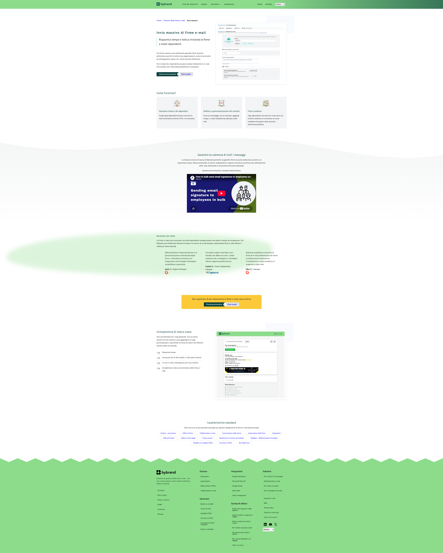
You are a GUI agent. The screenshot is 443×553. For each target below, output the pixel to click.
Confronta (161, 509)
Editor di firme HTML (208, 486)
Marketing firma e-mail (272, 481)
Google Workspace (239, 476)
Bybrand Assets (168, 438)
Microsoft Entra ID (239, 481)
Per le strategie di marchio (273, 491)
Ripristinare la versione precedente (231, 438)
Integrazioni (229, 4)
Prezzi (259, 4)
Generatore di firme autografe (207, 523)
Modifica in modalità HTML (203, 443)
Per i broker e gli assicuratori (242, 528)
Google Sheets (237, 486)
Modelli (204, 4)
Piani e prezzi (186, 74)
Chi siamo (160, 490)
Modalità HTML (206, 513)
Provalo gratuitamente (214, 304)
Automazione (205, 481)
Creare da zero (207, 438)
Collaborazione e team (208, 433)
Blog (265, 503)
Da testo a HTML (226, 443)
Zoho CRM (236, 491)
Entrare (268, 4)
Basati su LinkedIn (207, 529)
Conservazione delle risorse (231, 433)
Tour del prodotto (190, 4)
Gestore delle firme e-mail (174, 20)
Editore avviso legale (188, 438)
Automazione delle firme (256, 433)
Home (159, 20)
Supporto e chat (269, 498)
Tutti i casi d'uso (238, 545)
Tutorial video (268, 508)
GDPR (159, 505)
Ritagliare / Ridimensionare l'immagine (264, 438)
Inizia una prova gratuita (167, 74)
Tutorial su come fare (271, 512)
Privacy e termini (163, 500)
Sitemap (160, 514)
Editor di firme (188, 433)
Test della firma (244, 443)
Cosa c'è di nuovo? (270, 517)
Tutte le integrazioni (239, 495)
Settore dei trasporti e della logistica (241, 509)
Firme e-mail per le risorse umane (241, 522)
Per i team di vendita (271, 486)
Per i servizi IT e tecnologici (273, 476)
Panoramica (205, 476)
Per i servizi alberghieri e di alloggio (241, 539)
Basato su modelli (207, 504)
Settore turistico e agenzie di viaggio (242, 516)
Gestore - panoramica (168, 433)
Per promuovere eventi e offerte (241, 533)
